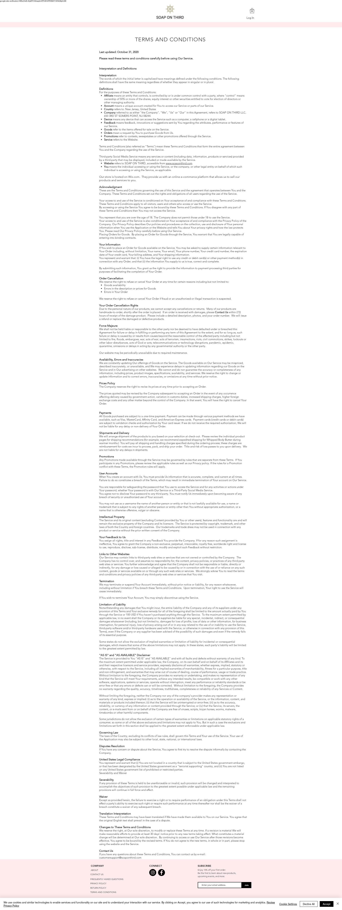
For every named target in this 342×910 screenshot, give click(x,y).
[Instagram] (152, 872)
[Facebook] (161, 872)
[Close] (338, 904)
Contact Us (221, 312)
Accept (326, 904)
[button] (252, 10)
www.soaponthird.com (179, 163)
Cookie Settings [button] (288, 904)
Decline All (309, 904)
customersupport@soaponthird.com (120, 857)
